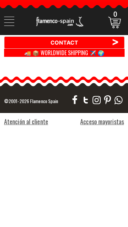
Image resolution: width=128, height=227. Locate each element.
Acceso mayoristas (102, 121)
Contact (85, 42)
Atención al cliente (26, 121)
